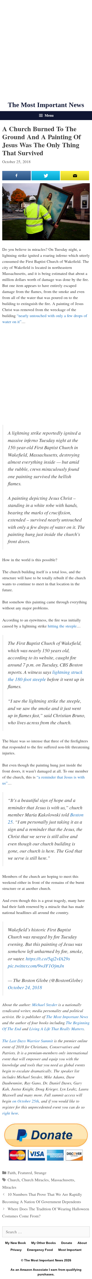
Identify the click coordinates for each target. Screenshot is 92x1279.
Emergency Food (40, 1250)
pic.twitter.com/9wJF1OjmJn (36, 965)
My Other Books (43, 1243)
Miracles (9, 1187)
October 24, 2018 (25, 987)
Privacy (16, 1250)
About (82, 1243)
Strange (40, 1172)
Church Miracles (35, 1179)
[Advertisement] (46, 50)
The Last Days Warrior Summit (27, 1040)
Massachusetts (62, 1179)
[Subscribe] (75, 175)
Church (13, 1179)
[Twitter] (45, 175)
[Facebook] (16, 175)
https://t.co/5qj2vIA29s (48, 958)
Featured (25, 1172)
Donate (66, 1243)
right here (10, 1113)
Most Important (70, 1250)
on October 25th (25, 1101)
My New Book (15, 1243)
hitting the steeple (62, 626)
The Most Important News (46, 104)
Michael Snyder (44, 1004)
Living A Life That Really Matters (56, 1028)
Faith (12, 1172)
